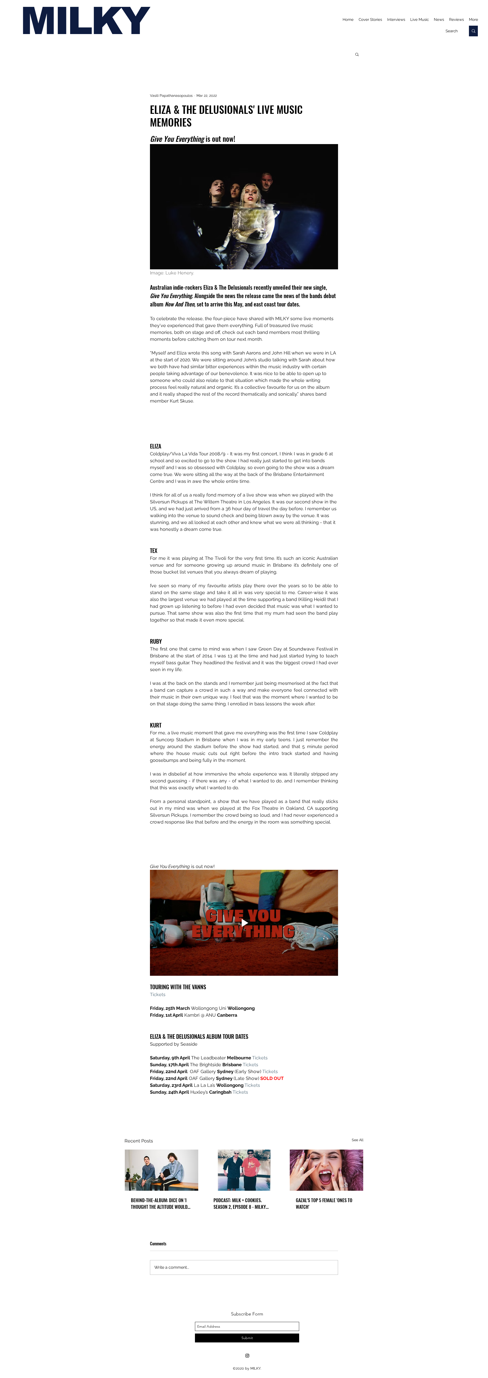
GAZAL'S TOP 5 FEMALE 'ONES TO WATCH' (324, 1203)
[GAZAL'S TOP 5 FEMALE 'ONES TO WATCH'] (326, 1170)
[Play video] (244, 923)
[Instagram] (247, 1355)
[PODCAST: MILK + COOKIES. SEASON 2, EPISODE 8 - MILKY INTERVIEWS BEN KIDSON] (244, 1170)
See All (357, 1140)
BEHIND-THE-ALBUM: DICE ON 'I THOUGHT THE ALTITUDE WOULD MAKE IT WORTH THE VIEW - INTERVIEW (159, 1203)
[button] (357, 54)
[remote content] (244, 423)
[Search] (473, 31)
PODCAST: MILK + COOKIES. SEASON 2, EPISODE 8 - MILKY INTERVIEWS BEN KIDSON (240, 1203)
